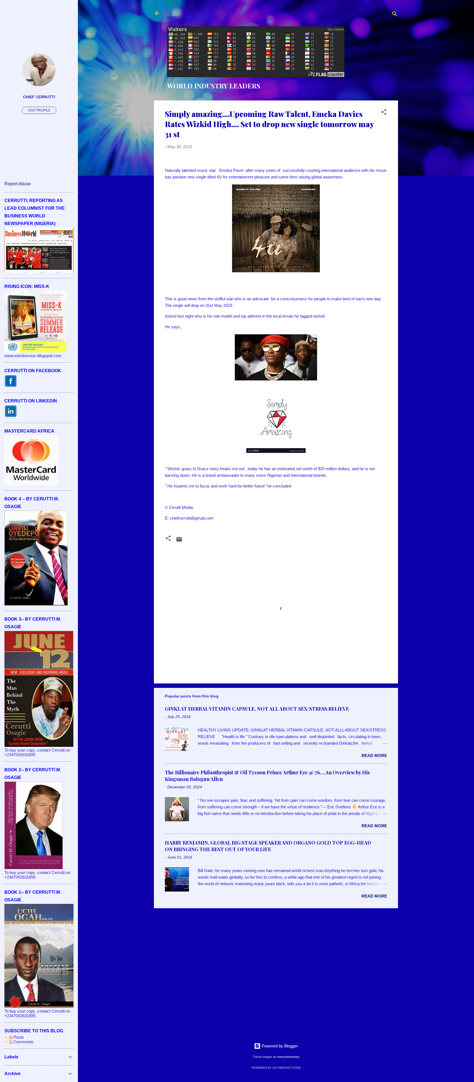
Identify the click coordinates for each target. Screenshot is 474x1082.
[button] (383, 113)
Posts (18, 1037)
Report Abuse (17, 183)
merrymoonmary (288, 1056)
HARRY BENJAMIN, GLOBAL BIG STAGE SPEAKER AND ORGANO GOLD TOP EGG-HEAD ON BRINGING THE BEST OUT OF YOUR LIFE (268, 846)
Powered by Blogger (279, 1046)
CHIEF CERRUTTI (39, 97)
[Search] (394, 15)
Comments (22, 1041)
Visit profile (39, 110)
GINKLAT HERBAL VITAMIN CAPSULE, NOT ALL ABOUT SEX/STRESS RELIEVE (257, 708)
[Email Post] (179, 541)
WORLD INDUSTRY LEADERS (213, 85)
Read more (374, 755)
